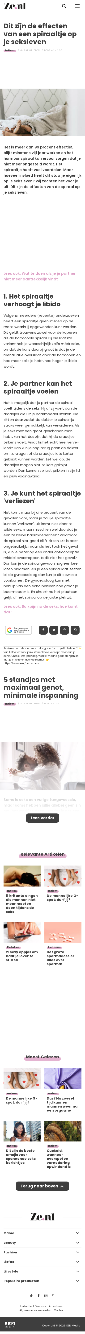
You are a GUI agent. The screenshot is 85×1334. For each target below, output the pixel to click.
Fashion (10, 1252)
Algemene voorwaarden (35, 1310)
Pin (64, 630)
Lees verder (43, 818)
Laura (55, 703)
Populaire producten (21, 1281)
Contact (59, 1310)
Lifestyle (11, 1271)
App (75, 630)
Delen (43, 630)
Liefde (9, 1262)
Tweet (53, 630)
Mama (9, 1233)
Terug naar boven (39, 1186)
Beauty (10, 1242)
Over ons (40, 1306)
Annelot (56, 50)
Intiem (10, 50)
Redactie (26, 1306)
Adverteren (56, 1306)
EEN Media (73, 1325)
